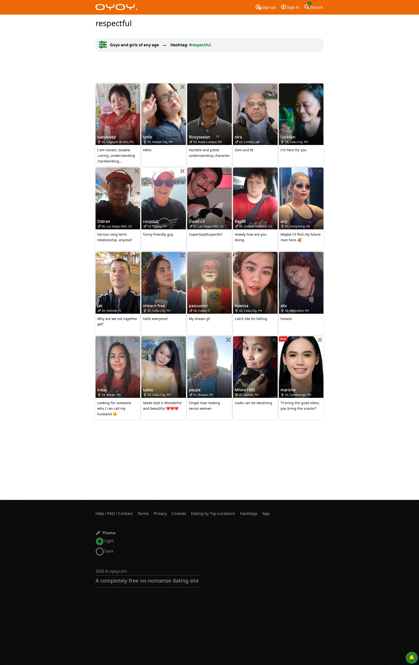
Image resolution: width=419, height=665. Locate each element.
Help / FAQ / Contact (114, 513)
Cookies (179, 513)
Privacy (160, 513)
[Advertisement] (209, 68)
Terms (143, 513)
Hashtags (249, 513)
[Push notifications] (412, 658)
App (266, 513)
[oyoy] (116, 7)
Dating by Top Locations (213, 513)
